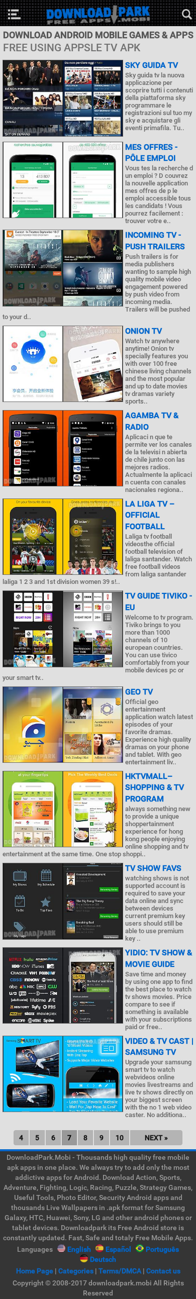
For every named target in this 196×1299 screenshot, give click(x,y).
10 (120, 1138)
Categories (75, 1271)
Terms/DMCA (120, 1271)
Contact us (163, 1271)
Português (162, 1249)
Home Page (34, 1271)
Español (118, 1249)
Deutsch (103, 1259)
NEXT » (156, 1138)
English (79, 1249)
